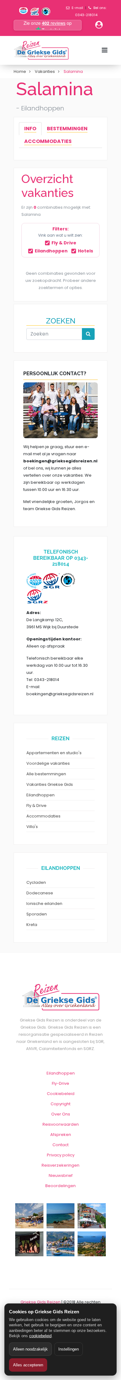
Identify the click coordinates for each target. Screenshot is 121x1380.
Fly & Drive (64, 243)
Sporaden (36, 914)
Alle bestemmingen (46, 774)
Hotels (85, 251)
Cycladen (36, 882)
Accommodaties (43, 816)
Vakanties (45, 71)
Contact (60, 1145)
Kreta (31, 925)
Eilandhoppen (51, 251)
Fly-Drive (60, 1083)
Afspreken (60, 1134)
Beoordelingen (60, 1186)
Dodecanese (39, 893)
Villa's (32, 827)
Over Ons (60, 1114)
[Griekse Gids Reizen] (41, 50)
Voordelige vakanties (48, 763)
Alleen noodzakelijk (30, 1349)
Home (20, 71)
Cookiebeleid (60, 1094)
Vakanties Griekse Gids (49, 784)
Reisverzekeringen (60, 1165)
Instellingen (68, 1349)
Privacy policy (60, 1155)
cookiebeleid (40, 1335)
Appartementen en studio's (54, 753)
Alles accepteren (28, 1365)
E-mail (77, 7)
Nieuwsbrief (61, 1175)
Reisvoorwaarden (61, 1124)
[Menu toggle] (104, 50)
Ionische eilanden (44, 903)
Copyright (60, 1104)
